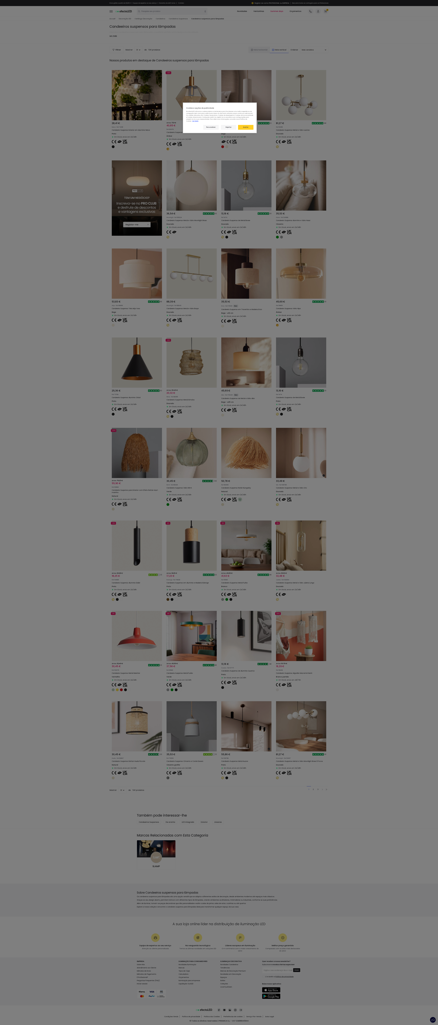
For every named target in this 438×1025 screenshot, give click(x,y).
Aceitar (246, 127)
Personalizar (211, 127)
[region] (220, 117)
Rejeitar (229, 127)
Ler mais (195, 121)
